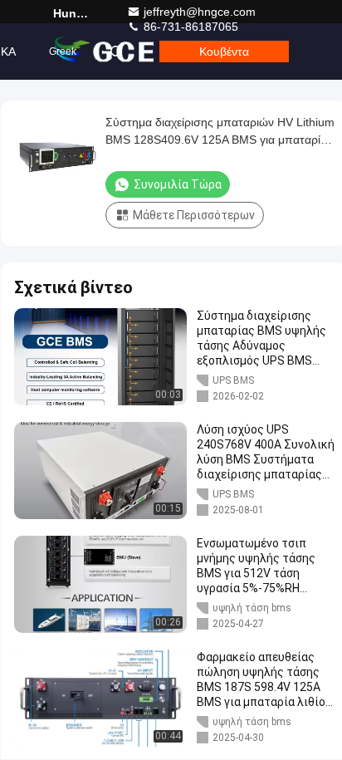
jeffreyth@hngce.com (200, 11)
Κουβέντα (224, 51)
